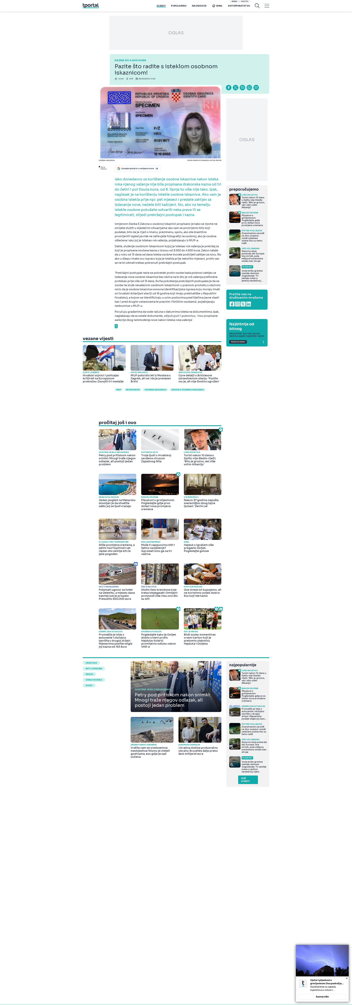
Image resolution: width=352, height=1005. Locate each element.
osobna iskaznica (155, 389)
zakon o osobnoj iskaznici (187, 389)
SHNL (219, 5)
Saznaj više (322, 996)
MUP (118, 389)
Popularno (178, 5)
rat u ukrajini (94, 668)
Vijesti (161, 5)
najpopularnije (242, 665)
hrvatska (91, 663)
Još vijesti (245, 780)
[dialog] (322, 973)
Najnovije (199, 5)
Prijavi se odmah (238, 342)
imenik (234, 1)
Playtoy (244, 1)
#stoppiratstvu (239, 5)
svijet (89, 685)
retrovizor (133, 389)
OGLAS (176, 32)
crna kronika (94, 680)
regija (89, 674)
